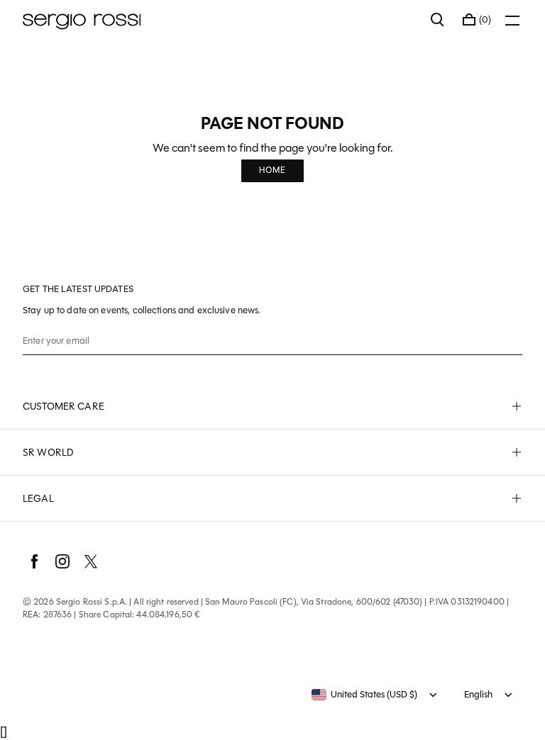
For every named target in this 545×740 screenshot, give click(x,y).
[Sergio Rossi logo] (220, 20)
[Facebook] (34, 561)
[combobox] (364, 694)
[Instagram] (62, 561)
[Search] (438, 20)
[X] (90, 561)
